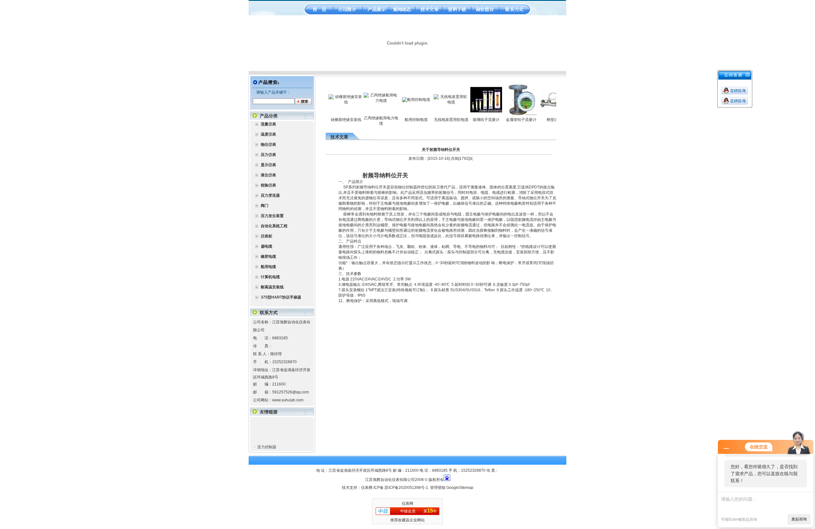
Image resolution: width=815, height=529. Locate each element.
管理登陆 (437, 487)
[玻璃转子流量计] (474, 111)
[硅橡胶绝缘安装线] (334, 102)
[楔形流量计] (544, 110)
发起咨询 (799, 519)
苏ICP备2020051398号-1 (406, 487)
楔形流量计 (544, 119)
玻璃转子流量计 (474, 119)
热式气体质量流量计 (274, 449)
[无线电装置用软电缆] (439, 102)
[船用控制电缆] (404, 99)
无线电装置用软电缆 (439, 119)
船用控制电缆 (404, 119)
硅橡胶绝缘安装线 (334, 119)
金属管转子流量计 (509, 119)
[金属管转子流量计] (509, 114)
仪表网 (366, 487)
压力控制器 (266, 440)
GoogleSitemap (459, 487)
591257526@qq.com (290, 392)
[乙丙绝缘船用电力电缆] (369, 100)
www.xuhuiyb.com (287, 400)
